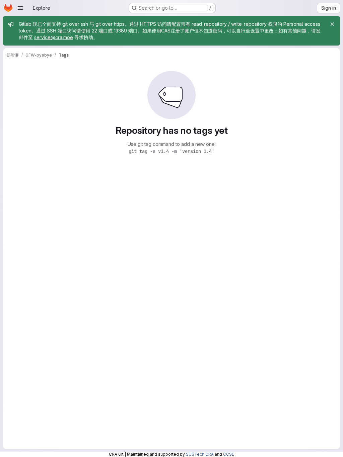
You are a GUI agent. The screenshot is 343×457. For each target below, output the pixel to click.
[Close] (332, 24)
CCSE (228, 454)
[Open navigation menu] (20, 8)
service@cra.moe (53, 37)
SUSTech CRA (200, 454)
